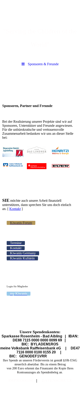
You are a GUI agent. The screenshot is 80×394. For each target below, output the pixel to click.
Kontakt (15, 209)
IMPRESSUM (20, 380)
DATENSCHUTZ (57, 380)
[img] (40, 12)
